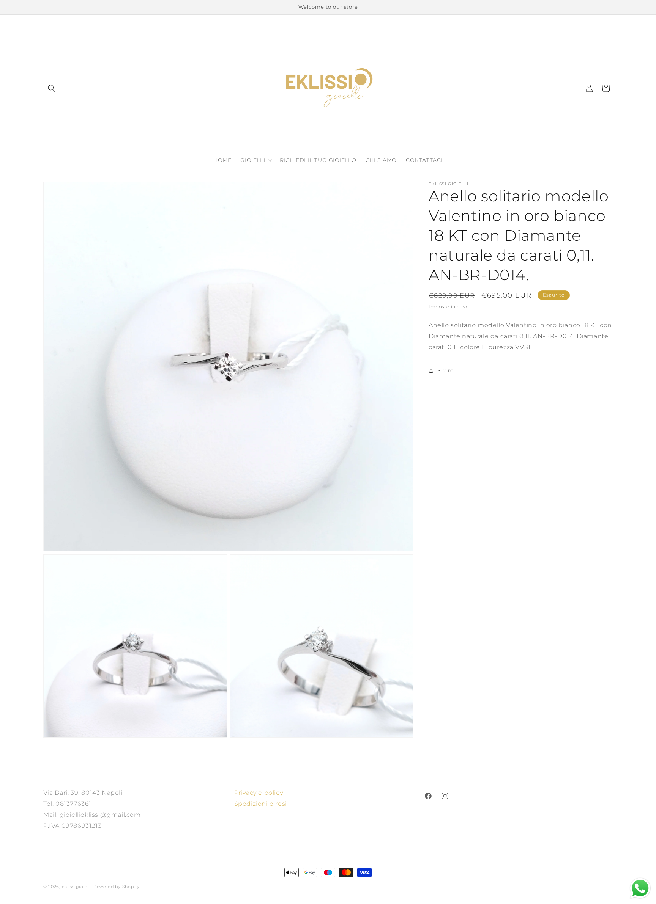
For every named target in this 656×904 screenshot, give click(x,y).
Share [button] (445, 370)
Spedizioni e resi (260, 803)
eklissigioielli (77, 886)
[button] (51, 88)
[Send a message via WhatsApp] (640, 888)
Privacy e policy (258, 792)
